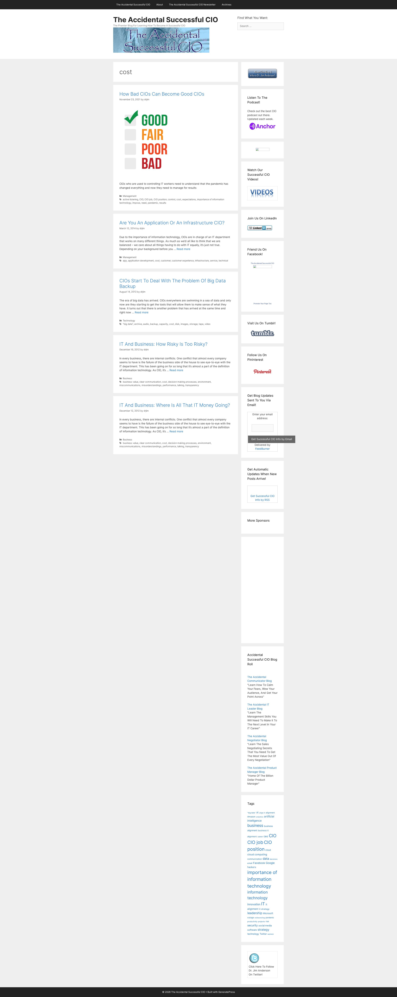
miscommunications (129, 385)
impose (136, 202)
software (252, 930)
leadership (254, 913)
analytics (259, 817)
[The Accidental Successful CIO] (262, 267)
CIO (141, 199)
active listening (130, 199)
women (271, 934)
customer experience (183, 260)
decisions (273, 859)
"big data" (128, 324)
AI (257, 812)
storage (194, 324)
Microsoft (268, 913)
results (162, 202)
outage (250, 917)
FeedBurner (262, 448)
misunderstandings (151, 385)
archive (138, 324)
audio (146, 324)
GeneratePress (226, 991)
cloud (268, 850)
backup (154, 324)
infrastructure (202, 260)
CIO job (148, 199)
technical (223, 260)
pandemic (153, 202)
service (213, 260)
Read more (183, 249)
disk (177, 324)
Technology (129, 320)
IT (263, 903)
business (255, 825)
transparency (192, 385)
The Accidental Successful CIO (133, 4)
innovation (253, 904)
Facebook (259, 863)
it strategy (264, 909)
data (266, 858)
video (207, 324)
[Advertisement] (256, 589)
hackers (251, 867)
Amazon (251, 816)
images (184, 324)
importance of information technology (262, 879)
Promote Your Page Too (262, 303)
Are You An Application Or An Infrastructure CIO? (172, 222)
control (171, 199)
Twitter (263, 934)
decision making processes (182, 381)
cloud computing (257, 854)
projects (261, 921)
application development (141, 260)
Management (129, 196)
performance (169, 385)
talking (180, 385)
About (159, 4)
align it (262, 813)
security (252, 925)
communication (254, 859)
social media (265, 925)
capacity (163, 324)
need (144, 202)
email (249, 863)
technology (253, 934)
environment (204, 381)
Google (270, 863)
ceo (266, 836)
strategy (263, 929)
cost (178, 199)
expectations (189, 199)
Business (127, 378)
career (260, 837)
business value (130, 381)
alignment (270, 813)
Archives (226, 4)
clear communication (150, 381)
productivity (252, 921)
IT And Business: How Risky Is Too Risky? (163, 344)
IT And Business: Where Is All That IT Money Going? (174, 405)
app (125, 260)
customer (166, 260)
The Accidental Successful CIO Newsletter (192, 4)
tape (201, 324)
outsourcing (260, 918)
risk (267, 921)
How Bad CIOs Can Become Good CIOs (161, 94)
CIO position (160, 199)
